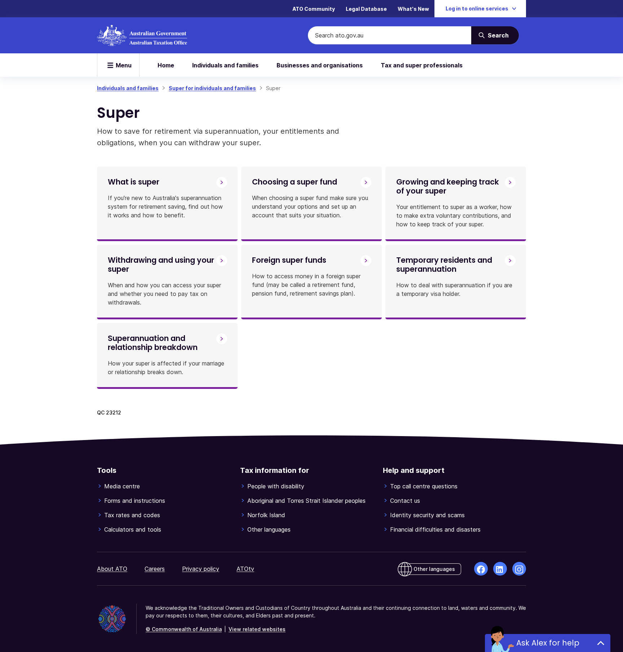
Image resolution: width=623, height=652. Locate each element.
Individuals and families (225, 65)
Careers (155, 568)
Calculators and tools (132, 529)
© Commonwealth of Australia (184, 629)
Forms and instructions (134, 500)
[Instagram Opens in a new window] (519, 569)
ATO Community (313, 9)
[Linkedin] (500, 569)
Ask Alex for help (547, 643)
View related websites (257, 629)
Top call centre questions (424, 486)
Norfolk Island (266, 515)
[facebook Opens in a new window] (481, 569)
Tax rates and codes (132, 515)
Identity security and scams (427, 515)
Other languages (269, 529)
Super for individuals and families (212, 88)
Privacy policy (200, 568)
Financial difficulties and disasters (435, 529)
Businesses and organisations (320, 65)
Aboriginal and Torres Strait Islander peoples (306, 500)
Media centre (122, 486)
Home (166, 65)
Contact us (405, 500)
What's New (413, 9)
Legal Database (366, 9)
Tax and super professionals (422, 65)
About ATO (112, 568)
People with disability (275, 486)
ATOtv (245, 568)
